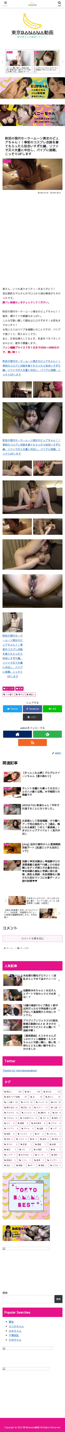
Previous (2, 61)
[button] (58, 726)
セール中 (10, 688)
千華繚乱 (14, 1335)
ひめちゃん (15, 1339)
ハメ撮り (9, 694)
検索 (5, 1292)
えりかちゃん (16, 1326)
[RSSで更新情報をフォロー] (32, 742)
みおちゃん (15, 1331)
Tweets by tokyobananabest (20, 1070)
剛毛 (11, 1321)
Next (62, 61)
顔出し (32, 694)
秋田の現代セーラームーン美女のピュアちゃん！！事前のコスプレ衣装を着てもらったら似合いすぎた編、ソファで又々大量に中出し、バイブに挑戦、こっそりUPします (13, 656)
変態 (21, 688)
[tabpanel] (18, 61)
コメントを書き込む (32, 938)
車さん (21, 694)
